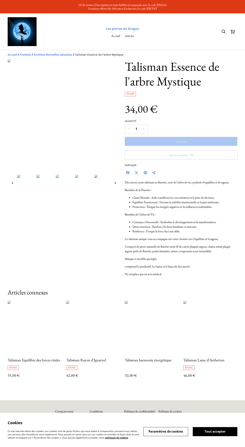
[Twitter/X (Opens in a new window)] (136, 173)
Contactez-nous (64, 411)
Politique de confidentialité (139, 411)
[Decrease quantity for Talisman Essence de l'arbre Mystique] (129, 129)
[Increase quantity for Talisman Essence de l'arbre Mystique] (144, 129)
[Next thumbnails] (115, 183)
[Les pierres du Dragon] (22, 31)
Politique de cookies (170, 411)
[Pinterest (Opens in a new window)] (145, 173)
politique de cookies (116, 437)
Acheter (181, 141)
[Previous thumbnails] (12, 183)
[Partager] (154, 173)
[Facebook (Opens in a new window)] (128, 173)
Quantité (130, 121)
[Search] (223, 32)
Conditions (96, 411)
